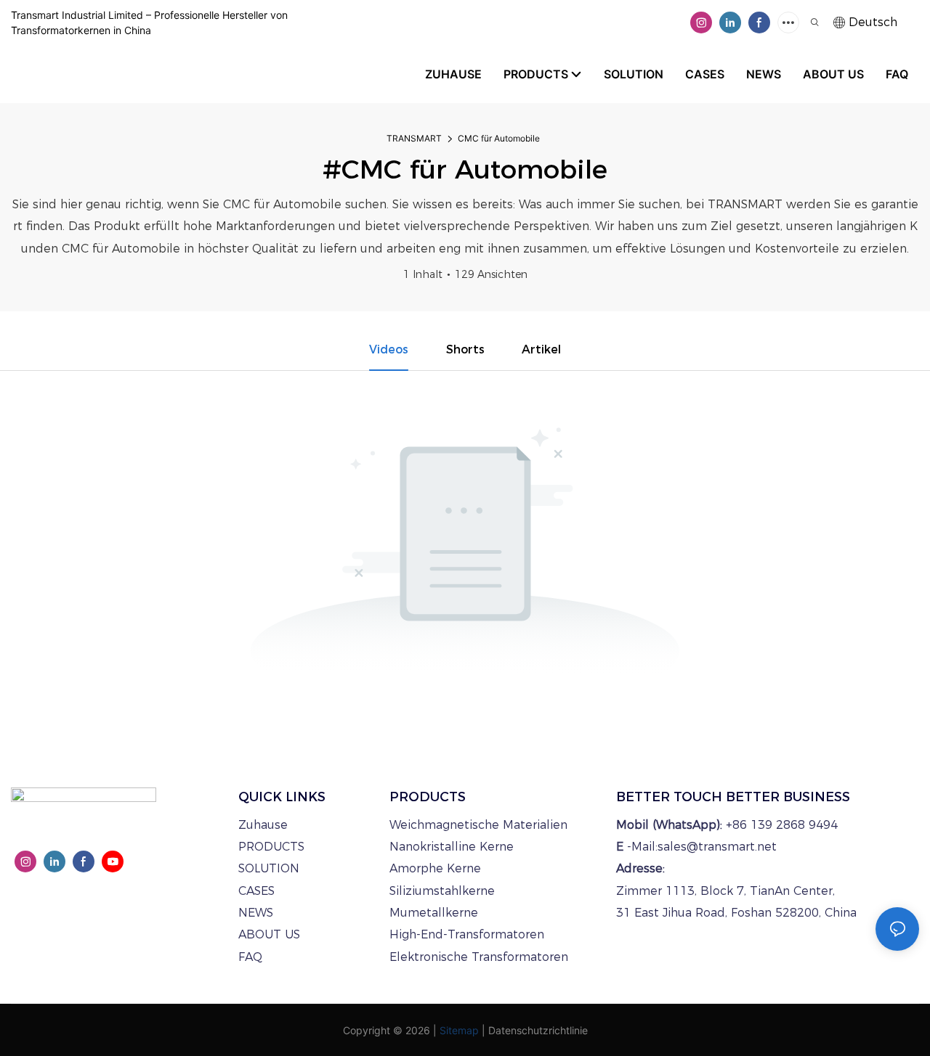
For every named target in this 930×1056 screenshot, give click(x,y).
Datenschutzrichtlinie (538, 1030)
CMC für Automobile (499, 138)
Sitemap (459, 1030)
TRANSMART (414, 138)
